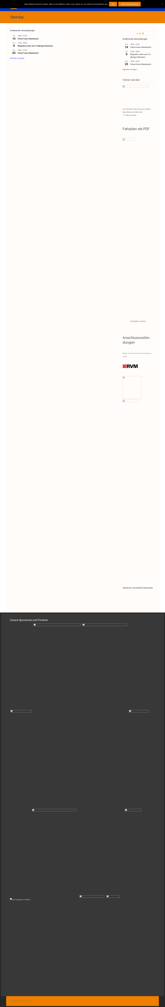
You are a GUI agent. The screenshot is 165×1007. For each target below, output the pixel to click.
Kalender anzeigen (17, 58)
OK (113, 4)
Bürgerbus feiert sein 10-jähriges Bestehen (35, 46)
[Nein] (162, 4)
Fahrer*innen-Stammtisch (28, 38)
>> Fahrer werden (129, 115)
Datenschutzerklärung (129, 4)
